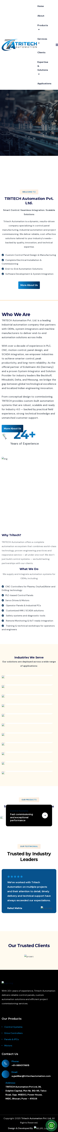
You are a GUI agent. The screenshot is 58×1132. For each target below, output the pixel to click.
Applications (44, 83)
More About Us (29, 285)
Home (40, 6)
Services (42, 38)
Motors (8, 1045)
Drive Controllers (13, 1033)
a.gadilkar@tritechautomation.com (31, 1076)
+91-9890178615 (20, 1065)
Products (42, 25)
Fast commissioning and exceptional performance (21, 817)
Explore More (29, 115)
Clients (41, 52)
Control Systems (13, 1026)
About (40, 15)
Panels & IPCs (11, 1039)
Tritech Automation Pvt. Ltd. (36, 1118)
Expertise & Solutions (42, 66)
